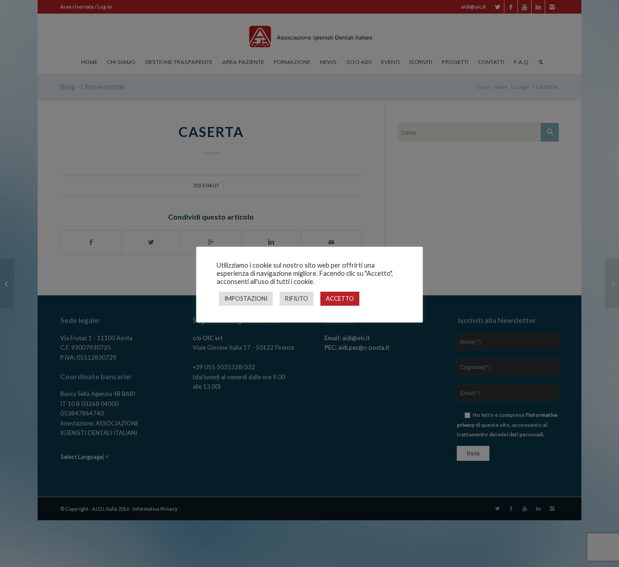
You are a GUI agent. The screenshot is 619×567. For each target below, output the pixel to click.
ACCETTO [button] (340, 298)
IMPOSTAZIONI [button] (245, 298)
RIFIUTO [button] (296, 298)
